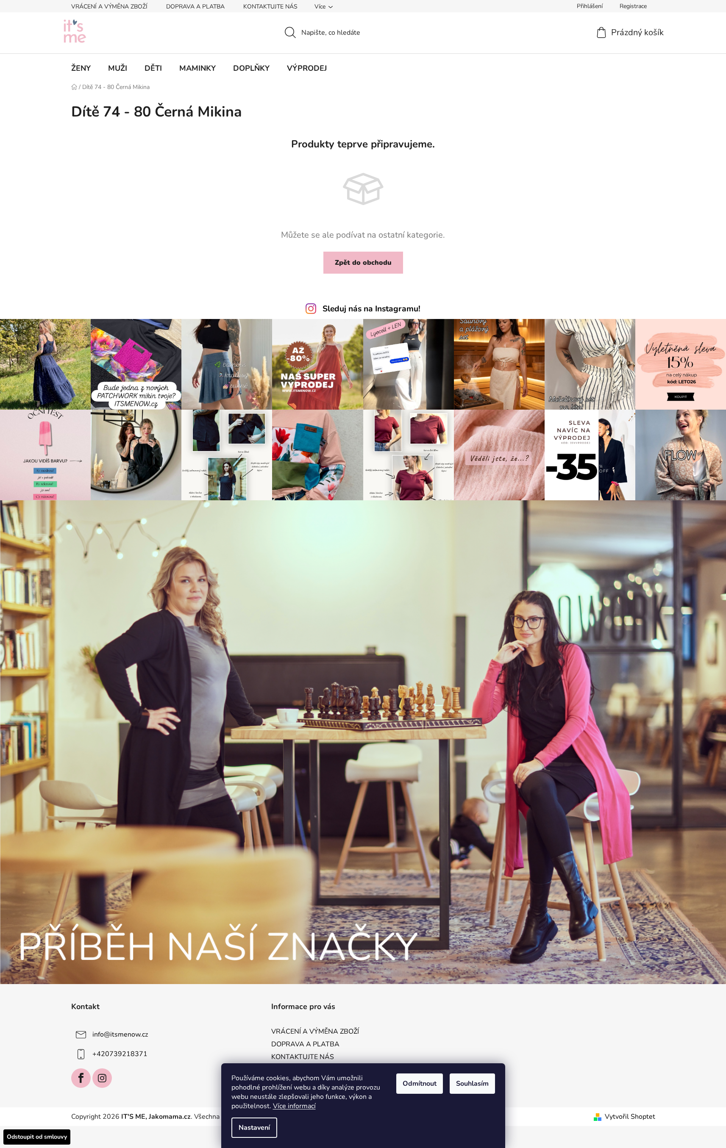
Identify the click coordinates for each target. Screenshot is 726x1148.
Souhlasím (472, 1083)
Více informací (294, 1106)
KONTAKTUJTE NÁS (270, 7)
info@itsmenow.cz (120, 1034)
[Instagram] (102, 1078)
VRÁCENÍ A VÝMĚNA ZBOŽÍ (109, 7)
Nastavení (254, 1127)
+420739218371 (119, 1054)
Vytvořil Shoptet (630, 1116)
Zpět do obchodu (363, 262)
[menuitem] (81, 68)
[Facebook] (81, 1078)
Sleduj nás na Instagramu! (371, 308)
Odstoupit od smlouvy (37, 1137)
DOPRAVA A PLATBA (195, 7)
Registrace (633, 6)
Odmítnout (420, 1083)
